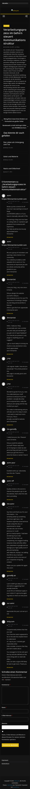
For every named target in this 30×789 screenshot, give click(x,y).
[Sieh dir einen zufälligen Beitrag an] (26, 16)
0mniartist (11, 279)
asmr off (10, 481)
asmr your (11, 463)
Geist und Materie (10, 156)
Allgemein (6, 25)
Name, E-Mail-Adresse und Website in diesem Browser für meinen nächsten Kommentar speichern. (13, 737)
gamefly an (11, 575)
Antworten (10, 237)
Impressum (5, 760)
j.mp (8, 358)
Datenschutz (5, 763)
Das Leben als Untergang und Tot (13, 143)
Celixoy (17, 47)
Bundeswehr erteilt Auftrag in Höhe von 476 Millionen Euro (14, 126)
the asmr (10, 504)
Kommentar (6, 685)
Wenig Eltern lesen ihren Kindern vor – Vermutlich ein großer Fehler (16, 120)
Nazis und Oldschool (11, 168)
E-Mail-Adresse (7, 715)
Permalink (26, 202)
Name (4, 707)
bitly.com (10, 621)
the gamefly (11, 429)
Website (4, 723)
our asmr (10, 603)
